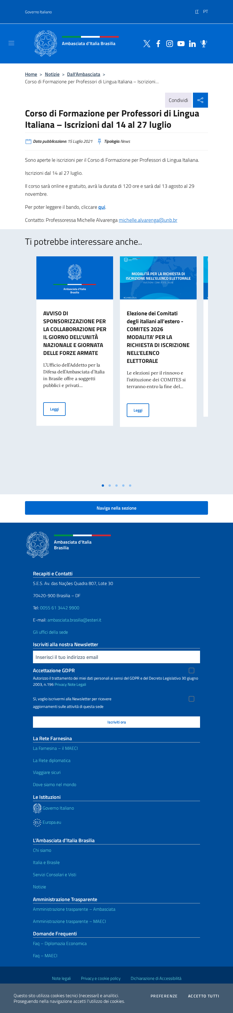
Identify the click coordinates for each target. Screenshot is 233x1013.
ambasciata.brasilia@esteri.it (74, 619)
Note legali (61, 978)
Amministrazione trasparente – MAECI (69, 921)
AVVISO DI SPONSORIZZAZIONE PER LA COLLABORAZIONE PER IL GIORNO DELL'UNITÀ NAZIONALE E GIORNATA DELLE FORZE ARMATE (74, 333)
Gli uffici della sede (50, 632)
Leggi (58, 409)
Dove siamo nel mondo (54, 784)
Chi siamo (42, 850)
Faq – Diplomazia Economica (60, 943)
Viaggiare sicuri (47, 772)
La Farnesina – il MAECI (55, 748)
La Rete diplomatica (51, 760)
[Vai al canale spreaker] (202, 43)
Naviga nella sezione (116, 508)
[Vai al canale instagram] (168, 43)
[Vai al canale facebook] (157, 43)
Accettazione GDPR (54, 670)
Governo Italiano (38, 12)
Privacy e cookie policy (100, 978)
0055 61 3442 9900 (59, 607)
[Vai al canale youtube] (179, 43)
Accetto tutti (203, 996)
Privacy (61, 684)
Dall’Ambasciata (83, 74)
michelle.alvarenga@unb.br (148, 220)
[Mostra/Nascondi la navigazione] (11, 43)
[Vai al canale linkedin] (191, 43)
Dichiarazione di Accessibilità (156, 978)
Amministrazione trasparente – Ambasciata (74, 909)
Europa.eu (51, 822)
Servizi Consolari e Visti (54, 874)
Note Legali (77, 684)
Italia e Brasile (46, 862)
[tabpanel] (74, 368)
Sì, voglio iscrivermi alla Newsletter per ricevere (72, 699)
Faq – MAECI (45, 955)
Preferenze (164, 996)
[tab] (103, 485)
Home (31, 74)
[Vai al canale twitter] (145, 43)
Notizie (52, 74)
